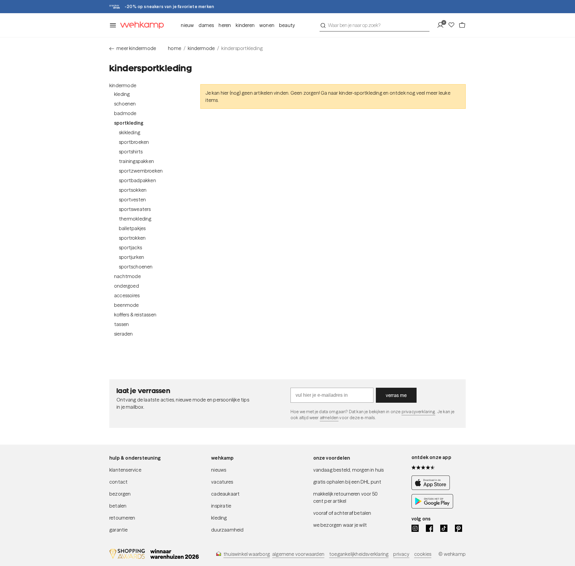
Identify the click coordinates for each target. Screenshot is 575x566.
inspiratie (221, 506)
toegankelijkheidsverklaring (358, 554)
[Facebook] (429, 528)
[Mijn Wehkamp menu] (442, 25)
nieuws (218, 470)
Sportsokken (132, 190)
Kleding (122, 94)
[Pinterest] (458, 528)
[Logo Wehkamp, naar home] (140, 25)
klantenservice (125, 470)
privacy (401, 554)
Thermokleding (135, 219)
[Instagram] (415, 528)
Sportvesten (132, 200)
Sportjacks (130, 247)
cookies (422, 554)
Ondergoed (126, 286)
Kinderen (245, 25)
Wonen (266, 25)
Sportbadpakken (137, 180)
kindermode (201, 48)
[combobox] (374, 25)
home (174, 48)
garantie (118, 530)
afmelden (329, 417)
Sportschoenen (136, 267)
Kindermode (122, 85)
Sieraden (123, 334)
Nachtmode (127, 276)
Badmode (125, 113)
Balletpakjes (132, 228)
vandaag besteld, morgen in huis (348, 470)
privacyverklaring (418, 411)
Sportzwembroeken (141, 171)
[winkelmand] (462, 25)
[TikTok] (443, 528)
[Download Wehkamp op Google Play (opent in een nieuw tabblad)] (432, 507)
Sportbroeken (134, 142)
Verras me (396, 395)
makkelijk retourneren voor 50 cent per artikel (345, 497)
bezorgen (120, 494)
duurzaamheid (227, 530)
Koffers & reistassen (135, 315)
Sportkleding (128, 123)
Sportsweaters (135, 209)
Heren (225, 25)
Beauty (287, 25)
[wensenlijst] (453, 25)
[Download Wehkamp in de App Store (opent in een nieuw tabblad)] (432, 488)
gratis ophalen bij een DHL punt (347, 482)
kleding (219, 518)
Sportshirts (131, 152)
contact (118, 482)
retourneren (122, 518)
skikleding (129, 132)
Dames (206, 25)
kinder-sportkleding (360, 93)
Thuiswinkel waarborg (246, 554)
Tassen (121, 324)
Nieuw (187, 25)
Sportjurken (131, 257)
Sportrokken (132, 238)
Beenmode (126, 305)
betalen (117, 506)
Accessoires (127, 295)
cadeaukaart (225, 494)
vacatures (222, 482)
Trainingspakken (136, 161)
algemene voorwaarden (298, 554)
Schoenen (125, 104)
